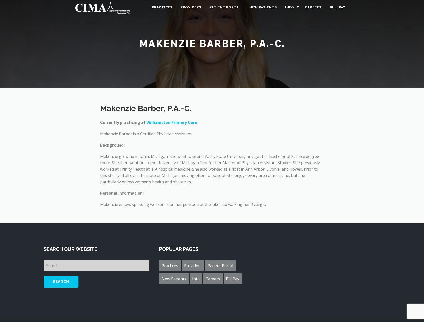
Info (289, 7)
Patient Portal (225, 7)
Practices (162, 7)
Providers (191, 7)
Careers (313, 7)
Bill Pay (337, 7)
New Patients (263, 7)
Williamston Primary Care (171, 122)
